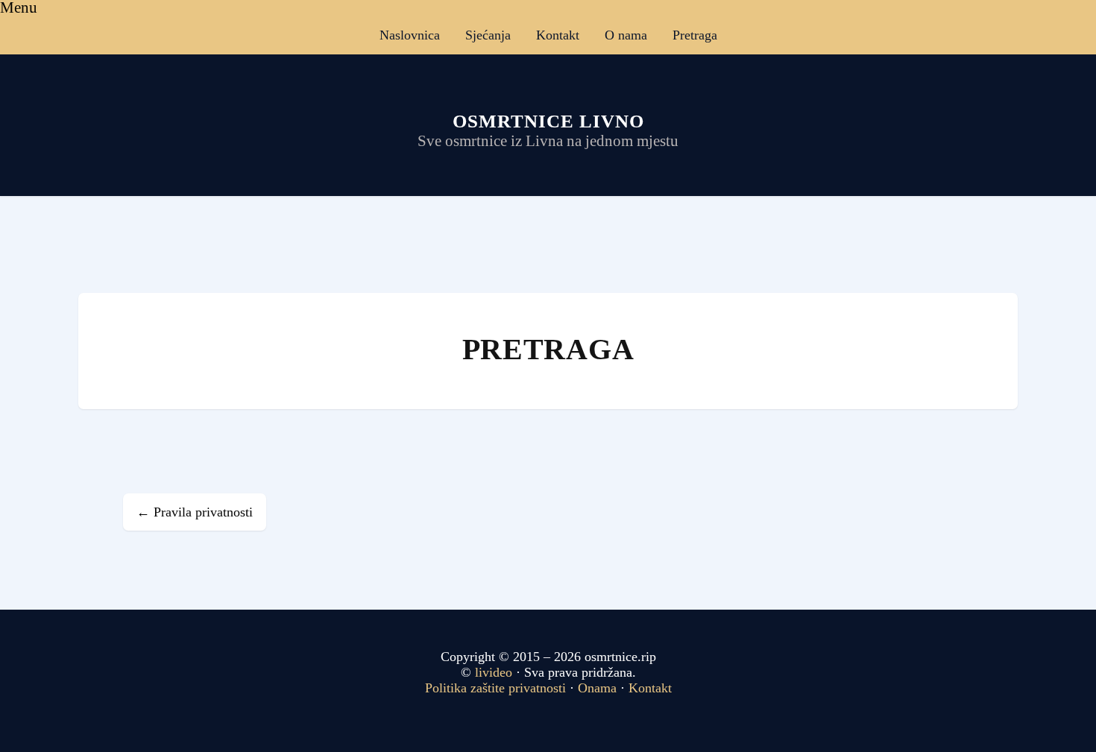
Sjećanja (488, 35)
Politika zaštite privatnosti (495, 687)
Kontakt (557, 35)
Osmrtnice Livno (548, 121)
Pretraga (695, 35)
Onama (597, 687)
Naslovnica (409, 35)
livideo (495, 672)
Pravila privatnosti (194, 512)
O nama (626, 35)
